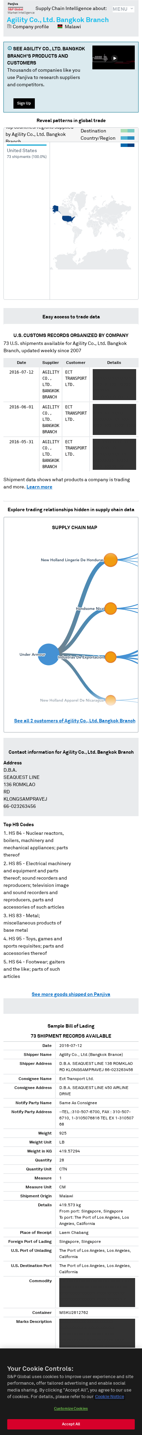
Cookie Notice (109, 1397)
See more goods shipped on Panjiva (71, 994)
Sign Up (24, 103)
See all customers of (74, 721)
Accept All (71, 1424)
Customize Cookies (71, 1409)
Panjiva (21, 8)
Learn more (39, 487)
